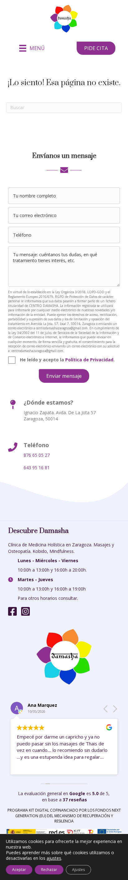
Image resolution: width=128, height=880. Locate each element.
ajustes (54, 858)
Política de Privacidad (89, 360)
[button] (96, 48)
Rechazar (49, 869)
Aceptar (19, 869)
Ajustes (78, 869)
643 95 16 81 (37, 467)
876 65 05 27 (37, 455)
